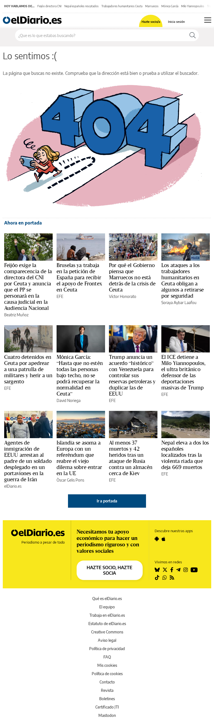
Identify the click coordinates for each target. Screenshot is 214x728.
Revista (107, 690)
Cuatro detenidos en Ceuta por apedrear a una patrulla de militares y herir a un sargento (28, 369)
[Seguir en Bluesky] (157, 569)
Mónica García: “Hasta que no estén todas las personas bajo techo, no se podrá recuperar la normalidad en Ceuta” (80, 375)
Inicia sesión (176, 21)
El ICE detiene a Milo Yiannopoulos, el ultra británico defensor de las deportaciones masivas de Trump (183, 372)
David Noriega (69, 400)
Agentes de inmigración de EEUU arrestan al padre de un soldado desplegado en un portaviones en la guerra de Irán (28, 461)
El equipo (107, 606)
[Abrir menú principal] (207, 20)
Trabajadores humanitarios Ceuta (121, 6)
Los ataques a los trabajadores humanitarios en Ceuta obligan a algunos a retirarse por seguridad (182, 280)
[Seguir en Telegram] (178, 569)
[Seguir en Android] (157, 538)
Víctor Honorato (122, 296)
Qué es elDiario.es (107, 598)
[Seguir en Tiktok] (157, 577)
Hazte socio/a (151, 21)
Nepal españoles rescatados (81, 6)
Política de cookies (107, 673)
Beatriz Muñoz (16, 314)
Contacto (107, 682)
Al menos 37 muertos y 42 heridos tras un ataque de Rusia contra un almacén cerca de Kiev (131, 458)
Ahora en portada (23, 223)
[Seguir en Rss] (172, 577)
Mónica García (169, 6)
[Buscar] (192, 35)
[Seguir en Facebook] (171, 569)
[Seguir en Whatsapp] (164, 577)
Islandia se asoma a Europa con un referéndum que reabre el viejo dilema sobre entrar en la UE (79, 458)
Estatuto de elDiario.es (107, 623)
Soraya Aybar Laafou (178, 302)
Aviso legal (107, 640)
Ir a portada (107, 501)
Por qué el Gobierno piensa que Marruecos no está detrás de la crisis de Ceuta (132, 277)
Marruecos (152, 6)
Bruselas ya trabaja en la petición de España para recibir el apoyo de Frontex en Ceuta (79, 277)
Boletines (107, 698)
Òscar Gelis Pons (70, 480)
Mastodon (107, 715)
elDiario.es (12, 486)
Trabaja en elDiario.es (107, 615)
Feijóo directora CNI (49, 6)
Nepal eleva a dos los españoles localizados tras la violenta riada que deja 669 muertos (185, 454)
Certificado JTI (107, 707)
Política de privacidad (107, 648)
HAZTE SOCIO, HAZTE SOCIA (109, 570)
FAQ (107, 657)
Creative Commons (107, 632)
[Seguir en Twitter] (164, 569)
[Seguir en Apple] (164, 538)
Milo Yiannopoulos (192, 6)
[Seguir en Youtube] (194, 569)
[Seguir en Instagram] (185, 569)
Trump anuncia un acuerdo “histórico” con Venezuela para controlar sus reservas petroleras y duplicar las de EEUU (132, 375)
